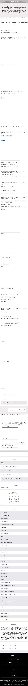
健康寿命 (20, 632)
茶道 (16, 638)
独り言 (3, 570)
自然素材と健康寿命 (5, 597)
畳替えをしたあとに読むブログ (7, 591)
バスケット (3, 548)
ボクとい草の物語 (5, 515)
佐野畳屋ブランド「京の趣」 (14, 659)
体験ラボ (10, 632)
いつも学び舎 (4, 521)
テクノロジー (4, 545)
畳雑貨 (19, 637)
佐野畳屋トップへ (14, 655)
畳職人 (14, 637)
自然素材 (7, 638)
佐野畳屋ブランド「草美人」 (14, 662)
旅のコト (4, 17)
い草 (12, 627)
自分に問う (4, 610)
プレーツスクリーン (5, 630)
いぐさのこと (4, 512)
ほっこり (13, 628)
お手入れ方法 (4, 603)
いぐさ (7, 627)
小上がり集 (3, 561)
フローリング (24, 629)
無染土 (20, 634)
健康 (15, 632)
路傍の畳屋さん (4, 616)
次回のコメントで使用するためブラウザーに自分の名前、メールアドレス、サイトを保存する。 (14, 444)
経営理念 (3, 607)
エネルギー (9, 629)
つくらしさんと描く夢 (6, 533)
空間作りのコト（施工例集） (7, 600)
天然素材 (14, 633)
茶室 (12, 638)
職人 (2, 638)
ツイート (4, 399)
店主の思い (4, 573)
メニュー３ (14, 672)
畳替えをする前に (7, 637)
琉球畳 (3, 579)
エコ (4, 629)
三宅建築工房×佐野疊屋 (6, 542)
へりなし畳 (7, 628)
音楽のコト (4, 619)
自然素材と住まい (5, 613)
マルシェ (12, 630)
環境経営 (5, 636)
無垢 (11, 634)
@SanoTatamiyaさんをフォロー (8, 402)
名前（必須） (5, 438)
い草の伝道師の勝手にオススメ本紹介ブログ (10, 524)
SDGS (3, 627)
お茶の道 (3, 530)
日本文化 (3, 634)
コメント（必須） (6, 426)
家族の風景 (4, 558)
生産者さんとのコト (5, 582)
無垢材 (15, 634)
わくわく (19, 628)
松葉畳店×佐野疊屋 (5, 567)
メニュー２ (14, 669)
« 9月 (1, 504)
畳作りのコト (4, 588)
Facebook (5, 454)
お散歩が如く (4, 527)
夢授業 (3, 555)
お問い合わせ (14, 675)
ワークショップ (4, 539)
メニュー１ (14, 665)
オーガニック (16, 629)
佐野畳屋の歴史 (4, 576)
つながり (3, 536)
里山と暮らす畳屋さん (6, 518)
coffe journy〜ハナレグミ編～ (16, 409)
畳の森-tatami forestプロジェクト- (8, 585)
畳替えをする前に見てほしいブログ (8, 594)
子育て (19, 633)
